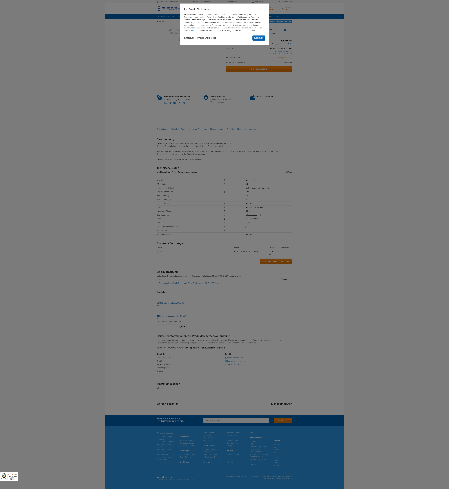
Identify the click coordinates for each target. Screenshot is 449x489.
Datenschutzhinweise (206, 38)
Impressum (189, 38)
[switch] (12, 479)
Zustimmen (258, 38)
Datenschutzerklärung (218, 28)
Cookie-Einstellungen (224, 31)
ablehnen (193, 31)
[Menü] (16, 473)
